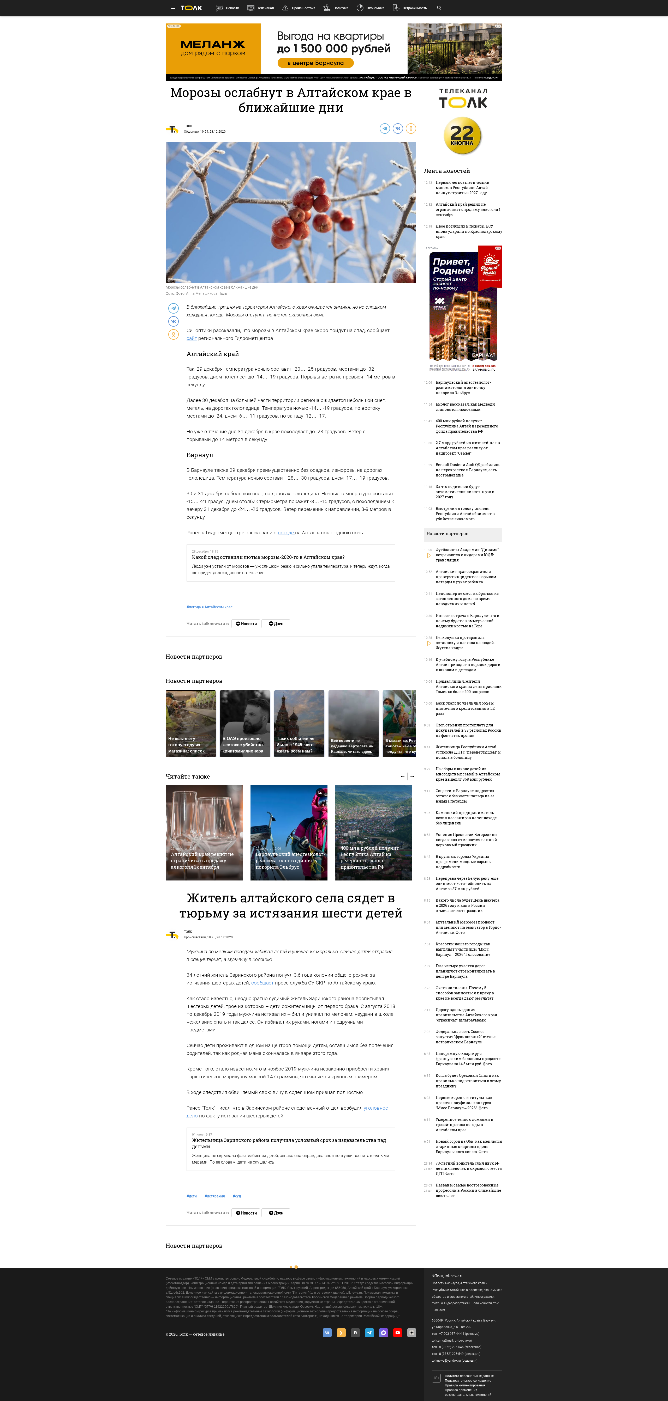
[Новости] (245, 623)
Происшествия (303, 8)
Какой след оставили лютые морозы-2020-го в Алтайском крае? (268, 557)
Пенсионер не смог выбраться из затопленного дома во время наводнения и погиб (467, 598)
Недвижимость (415, 8)
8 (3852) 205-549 (451, 1354)
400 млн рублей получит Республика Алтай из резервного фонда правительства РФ (370, 857)
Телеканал (265, 8)
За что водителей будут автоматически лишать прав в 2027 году (465, 491)
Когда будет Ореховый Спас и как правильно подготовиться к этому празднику (468, 1080)
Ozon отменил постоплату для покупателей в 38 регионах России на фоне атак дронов (469, 730)
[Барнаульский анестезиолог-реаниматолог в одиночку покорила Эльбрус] (288, 832)
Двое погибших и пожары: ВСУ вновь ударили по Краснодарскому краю (469, 231)
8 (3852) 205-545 (451, 1347)
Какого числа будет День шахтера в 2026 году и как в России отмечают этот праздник (467, 905)
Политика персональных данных (469, 1376)
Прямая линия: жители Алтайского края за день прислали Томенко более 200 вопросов (469, 686)
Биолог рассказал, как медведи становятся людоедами (465, 407)
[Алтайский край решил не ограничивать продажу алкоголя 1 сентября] (204, 832)
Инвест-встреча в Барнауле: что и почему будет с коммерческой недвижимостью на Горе (467, 620)
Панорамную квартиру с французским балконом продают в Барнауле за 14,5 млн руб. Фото (469, 1058)
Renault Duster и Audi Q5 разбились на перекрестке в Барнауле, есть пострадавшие (468, 470)
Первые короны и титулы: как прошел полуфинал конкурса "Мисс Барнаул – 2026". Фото (464, 1102)
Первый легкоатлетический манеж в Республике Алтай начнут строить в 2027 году (463, 187)
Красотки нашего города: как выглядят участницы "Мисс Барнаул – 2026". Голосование (463, 949)
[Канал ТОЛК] (275, 623)
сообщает (263, 983)
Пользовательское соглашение (468, 1380)
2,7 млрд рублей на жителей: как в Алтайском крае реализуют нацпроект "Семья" (468, 448)
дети (192, 1196)
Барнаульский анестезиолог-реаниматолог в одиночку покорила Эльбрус (290, 860)
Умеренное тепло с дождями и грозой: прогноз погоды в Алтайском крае (464, 1124)
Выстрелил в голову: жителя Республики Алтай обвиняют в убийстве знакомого (465, 513)
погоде (286, 533)
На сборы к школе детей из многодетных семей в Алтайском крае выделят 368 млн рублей (468, 774)
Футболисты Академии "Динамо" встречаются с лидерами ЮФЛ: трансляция (467, 554)
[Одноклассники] (410, 128)
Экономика (375, 8)
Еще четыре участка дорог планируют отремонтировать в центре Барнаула (465, 971)
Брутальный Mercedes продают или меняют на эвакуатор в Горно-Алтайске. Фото (468, 927)
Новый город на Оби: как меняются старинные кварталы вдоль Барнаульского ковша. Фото (469, 1146)
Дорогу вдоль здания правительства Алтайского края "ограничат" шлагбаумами (466, 1015)
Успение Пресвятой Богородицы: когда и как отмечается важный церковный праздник (467, 839)
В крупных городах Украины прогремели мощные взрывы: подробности (464, 861)
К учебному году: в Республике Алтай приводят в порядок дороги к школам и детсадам (468, 664)
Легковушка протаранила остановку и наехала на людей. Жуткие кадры (465, 642)
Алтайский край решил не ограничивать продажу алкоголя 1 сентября (202, 860)
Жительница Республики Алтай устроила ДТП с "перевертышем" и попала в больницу (468, 752)
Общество (191, 131)
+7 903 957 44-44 (451, 1334)
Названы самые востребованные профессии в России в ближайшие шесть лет (468, 1190)
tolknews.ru (454, 1276)
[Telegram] (384, 128)
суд (237, 1196)
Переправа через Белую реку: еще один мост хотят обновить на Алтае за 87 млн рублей (467, 883)
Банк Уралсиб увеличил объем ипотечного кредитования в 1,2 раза (465, 708)
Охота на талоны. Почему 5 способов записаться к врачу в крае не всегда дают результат (465, 993)
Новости (232, 8)
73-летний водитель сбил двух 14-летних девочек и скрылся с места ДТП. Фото (469, 1168)
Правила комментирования (465, 1385)
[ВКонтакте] (397, 128)
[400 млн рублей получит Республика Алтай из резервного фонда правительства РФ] (373, 832)
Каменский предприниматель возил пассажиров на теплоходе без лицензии (466, 817)
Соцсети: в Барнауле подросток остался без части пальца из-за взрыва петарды (465, 796)
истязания (215, 1196)
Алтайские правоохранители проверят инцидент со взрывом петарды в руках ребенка (466, 576)
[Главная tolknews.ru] (191, 8)
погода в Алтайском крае (209, 607)
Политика (340, 8)
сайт (192, 338)
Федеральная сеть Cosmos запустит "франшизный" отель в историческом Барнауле (466, 1036)
